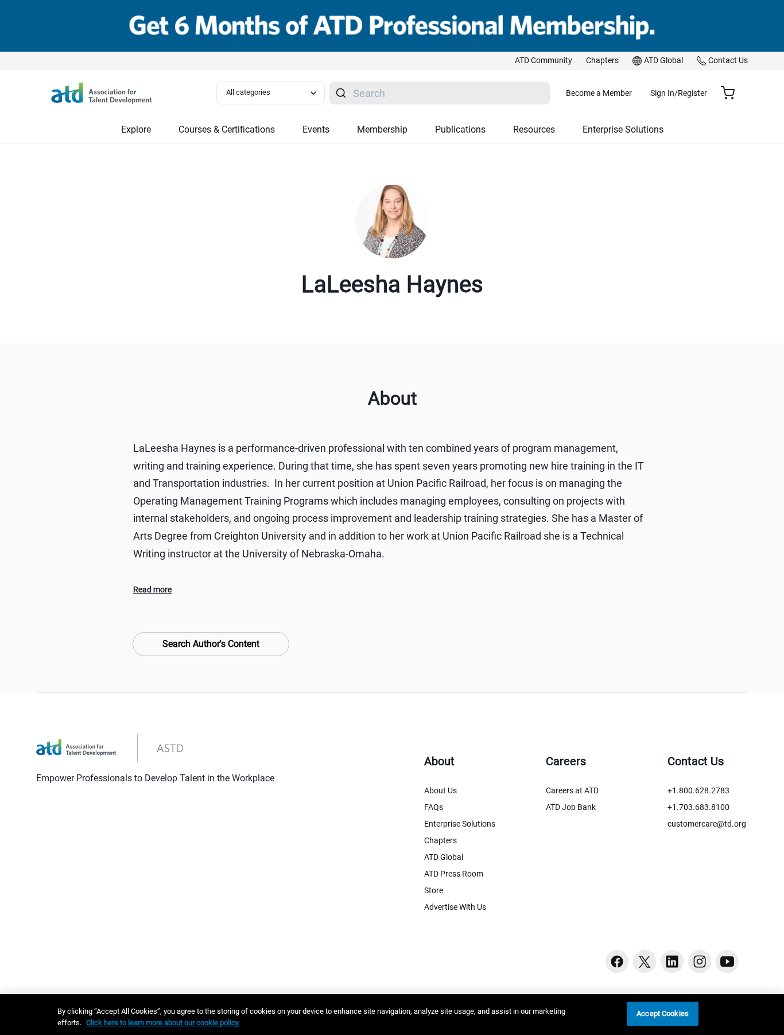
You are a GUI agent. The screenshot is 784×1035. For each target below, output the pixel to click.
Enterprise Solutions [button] (623, 129)
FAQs (433, 807)
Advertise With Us (455, 907)
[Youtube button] (727, 961)
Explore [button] (136, 129)
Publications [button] (460, 129)
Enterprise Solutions (459, 823)
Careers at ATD (572, 790)
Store (433, 890)
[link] (543, 61)
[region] (392, 1014)
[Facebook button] (617, 961)
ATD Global (443, 857)
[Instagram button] (699, 961)
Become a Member (599, 93)
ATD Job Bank (571, 807)
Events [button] (315, 129)
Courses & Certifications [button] (226, 129)
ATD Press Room (453, 873)
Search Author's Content (210, 643)
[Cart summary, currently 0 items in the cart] (732, 93)
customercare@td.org (706, 823)
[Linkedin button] (672, 961)
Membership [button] (382, 129)
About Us (440, 790)
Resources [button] (534, 129)
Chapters (440, 840)
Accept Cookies (662, 1013)
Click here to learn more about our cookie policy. (163, 1022)
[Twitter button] (644, 961)
